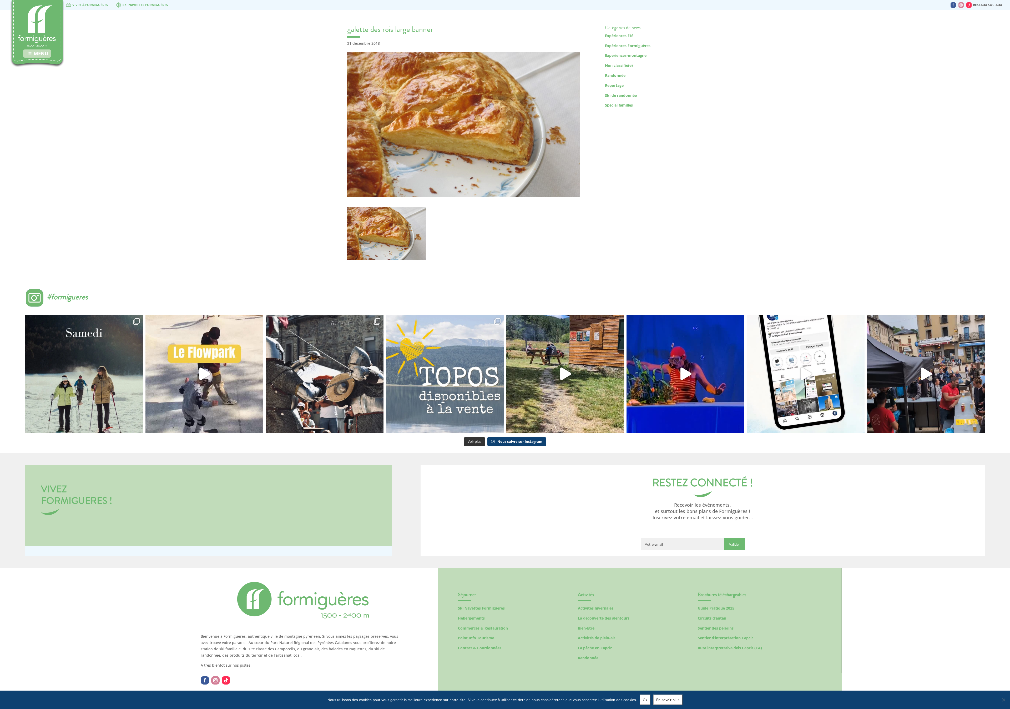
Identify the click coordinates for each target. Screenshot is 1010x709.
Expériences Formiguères (627, 45)
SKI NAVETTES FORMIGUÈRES (145, 5)
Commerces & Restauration (483, 628)
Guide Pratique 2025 (716, 608)
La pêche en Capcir (595, 647)
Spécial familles (619, 105)
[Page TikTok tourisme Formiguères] (969, 5)
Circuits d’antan (712, 618)
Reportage (614, 85)
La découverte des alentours (603, 618)
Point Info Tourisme (476, 637)
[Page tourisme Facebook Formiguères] (953, 5)
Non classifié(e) (619, 65)
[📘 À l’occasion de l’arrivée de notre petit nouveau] (445, 374)
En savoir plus (667, 700)
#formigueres (67, 296)
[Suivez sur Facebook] (205, 680)
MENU (41, 53)
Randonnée (615, 75)
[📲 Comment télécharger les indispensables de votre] (806, 374)
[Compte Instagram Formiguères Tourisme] (961, 5)
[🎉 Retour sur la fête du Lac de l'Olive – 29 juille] (565, 374)
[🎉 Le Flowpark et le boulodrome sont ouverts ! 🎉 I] (204, 374)
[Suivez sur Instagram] (215, 680)
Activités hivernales (595, 608)
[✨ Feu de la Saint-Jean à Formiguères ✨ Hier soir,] (926, 374)
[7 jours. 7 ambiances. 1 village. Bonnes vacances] (84, 374)
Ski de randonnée (621, 95)
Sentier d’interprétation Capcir (725, 637)
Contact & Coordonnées (479, 647)
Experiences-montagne (626, 55)
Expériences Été (619, 35)
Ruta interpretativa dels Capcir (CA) (730, 647)
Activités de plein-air (596, 637)
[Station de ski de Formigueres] (303, 617)
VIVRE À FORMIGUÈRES (90, 5)
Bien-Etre (586, 628)
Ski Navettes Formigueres (481, 608)
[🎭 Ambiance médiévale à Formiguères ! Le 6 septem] (324, 374)
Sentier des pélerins (716, 628)
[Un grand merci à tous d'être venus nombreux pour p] (685, 374)
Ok (645, 700)
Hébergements (471, 618)
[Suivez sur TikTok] (226, 680)
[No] (1003, 699)
